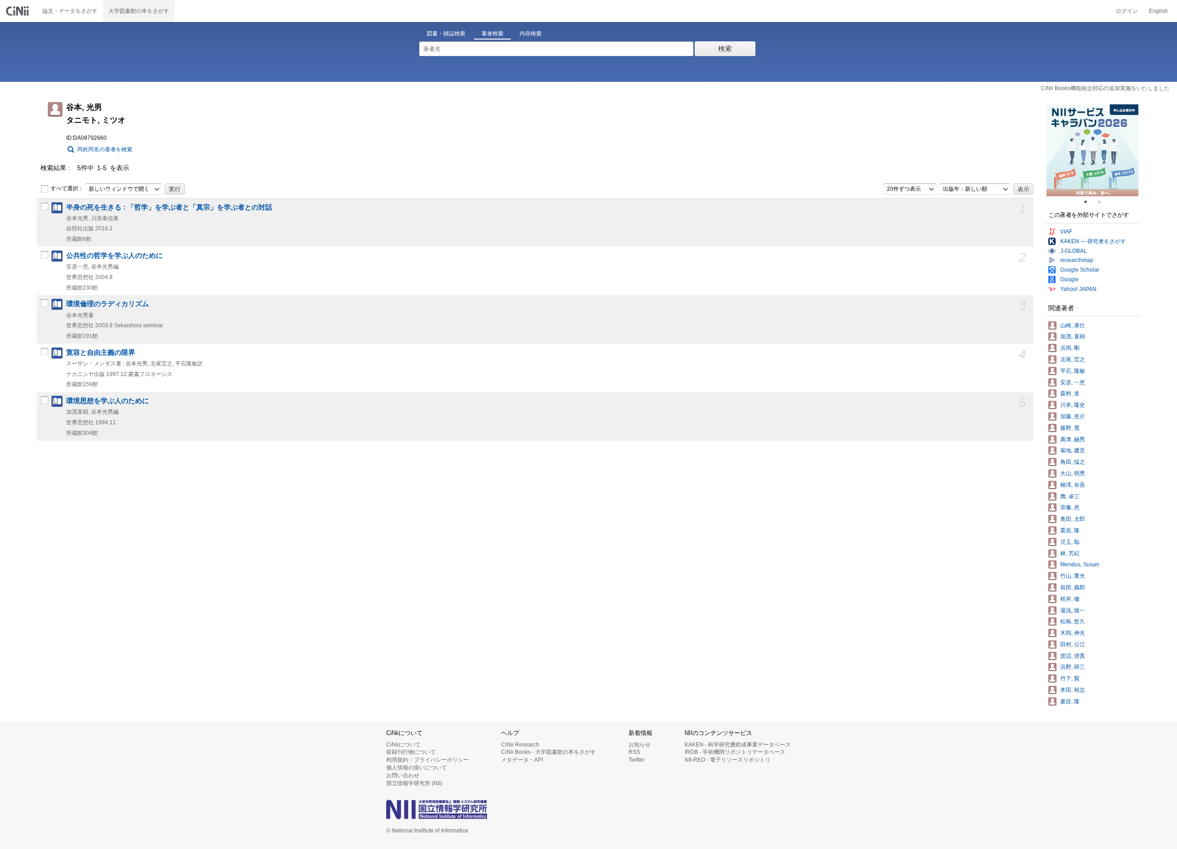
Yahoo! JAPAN (1078, 289)
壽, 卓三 (1070, 496)
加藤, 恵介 (1072, 416)
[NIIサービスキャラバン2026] (1092, 150)
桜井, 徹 (1070, 599)
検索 (725, 48)
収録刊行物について (411, 752)
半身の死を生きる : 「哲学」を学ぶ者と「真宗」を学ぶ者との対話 (169, 207)
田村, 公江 (1072, 644)
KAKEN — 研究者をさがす (1093, 241)
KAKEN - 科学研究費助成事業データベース (738, 744)
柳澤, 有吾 (1072, 485)
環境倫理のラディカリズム (107, 304)
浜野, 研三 (1072, 667)
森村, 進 (1070, 393)
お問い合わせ (402, 775)
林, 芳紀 (1070, 553)
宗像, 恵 (1070, 507)
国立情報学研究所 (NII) (414, 783)
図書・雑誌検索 (446, 33)
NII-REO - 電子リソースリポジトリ (728, 760)
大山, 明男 (1072, 473)
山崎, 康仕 (1072, 325)
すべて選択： (67, 188)
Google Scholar (1079, 270)
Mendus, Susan (1079, 564)
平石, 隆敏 (1072, 371)
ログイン (1127, 11)
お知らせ (639, 744)
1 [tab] (1089, 201)
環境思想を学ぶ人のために (107, 401)
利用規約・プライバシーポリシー (427, 760)
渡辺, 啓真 (1072, 656)
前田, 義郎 (1072, 587)
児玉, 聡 (1070, 542)
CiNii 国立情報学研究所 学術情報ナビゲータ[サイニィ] (18, 11)
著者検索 (492, 33)
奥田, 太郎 (1072, 519)
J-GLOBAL (1073, 251)
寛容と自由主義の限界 (100, 352)
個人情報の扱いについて (416, 767)
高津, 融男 (1072, 439)
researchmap (1076, 260)
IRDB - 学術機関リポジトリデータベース (735, 752)
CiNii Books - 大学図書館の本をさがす (548, 752)
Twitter (636, 760)
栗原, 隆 (1070, 530)
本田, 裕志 (1072, 690)
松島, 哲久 (1072, 621)
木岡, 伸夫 (1072, 633)
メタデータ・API (522, 760)
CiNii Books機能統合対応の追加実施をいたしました (1105, 88)
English (1158, 11)
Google (1069, 279)
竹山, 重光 (1072, 576)
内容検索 (531, 33)
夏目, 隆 (1070, 701)
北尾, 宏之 (1072, 359)
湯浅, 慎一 (1072, 610)
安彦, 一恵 (1072, 382)
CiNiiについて (403, 744)
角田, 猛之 (1072, 462)
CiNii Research (520, 744)
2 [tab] (1103, 201)
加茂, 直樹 (1072, 336)
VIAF (1066, 231)
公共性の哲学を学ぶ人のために (114, 255)
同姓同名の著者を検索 (104, 149)
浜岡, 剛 (1070, 348)
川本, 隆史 (1072, 405)
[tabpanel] (1092, 150)
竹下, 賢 (1070, 678)
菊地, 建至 (1072, 450)
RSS (634, 752)
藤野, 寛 (1070, 428)
